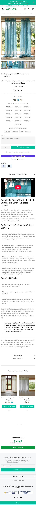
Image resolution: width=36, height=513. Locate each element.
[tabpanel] (9, 395)
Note (2, 136)
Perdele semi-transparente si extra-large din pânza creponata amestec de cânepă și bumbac (9, 398)
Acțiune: (4, 163)
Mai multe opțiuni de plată (18, 159)
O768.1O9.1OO (10, 6)
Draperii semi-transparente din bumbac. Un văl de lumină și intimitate (27, 398)
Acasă (4, 13)
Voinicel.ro (12, 9)
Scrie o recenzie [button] (18, 447)
